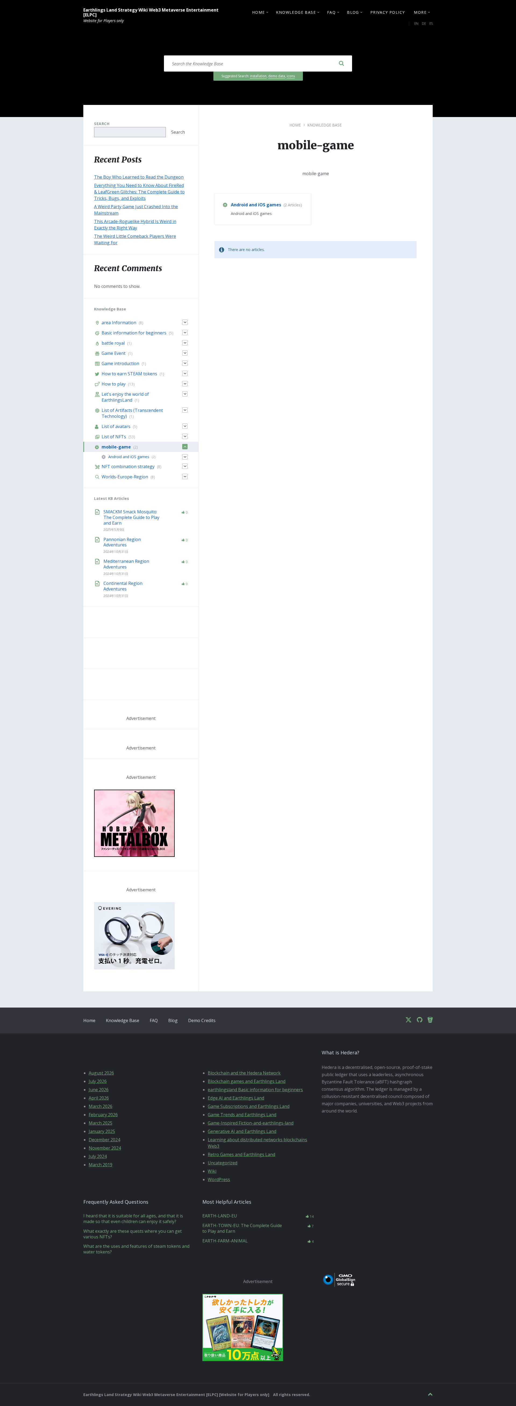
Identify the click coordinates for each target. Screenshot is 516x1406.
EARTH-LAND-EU (219, 1216)
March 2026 (100, 1106)
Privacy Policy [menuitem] (387, 12)
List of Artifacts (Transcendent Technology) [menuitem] (132, 413)
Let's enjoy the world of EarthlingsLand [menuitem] (125, 397)
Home (295, 125)
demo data (276, 76)
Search (101, 123)
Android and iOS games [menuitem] (128, 456)
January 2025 (102, 1131)
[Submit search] (341, 63)
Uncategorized (222, 1163)
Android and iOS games (256, 205)
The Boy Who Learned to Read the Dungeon (139, 177)
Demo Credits (202, 1020)
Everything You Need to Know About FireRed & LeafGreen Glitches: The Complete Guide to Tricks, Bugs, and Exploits (139, 191)
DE (424, 23)
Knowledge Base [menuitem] (296, 12)
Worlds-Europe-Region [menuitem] (125, 477)
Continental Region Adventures (122, 586)
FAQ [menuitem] (331, 12)
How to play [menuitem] (114, 384)
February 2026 (103, 1115)
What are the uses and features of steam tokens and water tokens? (136, 1249)
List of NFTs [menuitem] (114, 437)
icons (291, 76)
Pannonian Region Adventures (122, 542)
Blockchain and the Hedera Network (244, 1073)
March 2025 (100, 1123)
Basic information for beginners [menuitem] (134, 333)
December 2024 (104, 1140)
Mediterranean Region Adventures (126, 564)
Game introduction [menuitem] (120, 363)
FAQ (154, 1020)
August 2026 (101, 1073)
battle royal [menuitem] (113, 343)
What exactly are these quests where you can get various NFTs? (132, 1234)
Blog (173, 1020)
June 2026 (99, 1090)
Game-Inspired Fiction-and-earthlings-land (250, 1123)
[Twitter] (408, 1020)
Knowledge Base (324, 125)
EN (416, 23)
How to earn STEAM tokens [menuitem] (129, 374)
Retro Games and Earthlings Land (241, 1154)
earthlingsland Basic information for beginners (255, 1090)
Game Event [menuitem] (114, 353)
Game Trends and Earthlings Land (242, 1115)
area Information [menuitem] (119, 323)
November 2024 (105, 1148)
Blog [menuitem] (353, 12)
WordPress (219, 1179)
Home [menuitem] (258, 12)
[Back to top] (430, 1394)
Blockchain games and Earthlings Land (246, 1081)
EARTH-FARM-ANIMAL (225, 1241)
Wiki (212, 1171)
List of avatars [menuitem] (116, 426)
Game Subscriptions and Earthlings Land (248, 1106)
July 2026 (98, 1081)
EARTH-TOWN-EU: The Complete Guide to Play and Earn (242, 1228)
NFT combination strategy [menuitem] (128, 466)
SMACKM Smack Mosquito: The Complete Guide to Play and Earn (131, 517)
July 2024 (98, 1156)
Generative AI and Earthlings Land (242, 1131)
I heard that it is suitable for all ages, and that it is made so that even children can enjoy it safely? (133, 1218)
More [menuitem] (420, 12)
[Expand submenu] (185, 322)
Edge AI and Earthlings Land (236, 1098)
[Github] (419, 1020)
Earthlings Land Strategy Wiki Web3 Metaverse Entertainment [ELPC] (150, 12)
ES (431, 23)
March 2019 (100, 1165)
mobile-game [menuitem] (116, 447)
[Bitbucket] (430, 1020)
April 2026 (99, 1098)
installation (258, 76)
